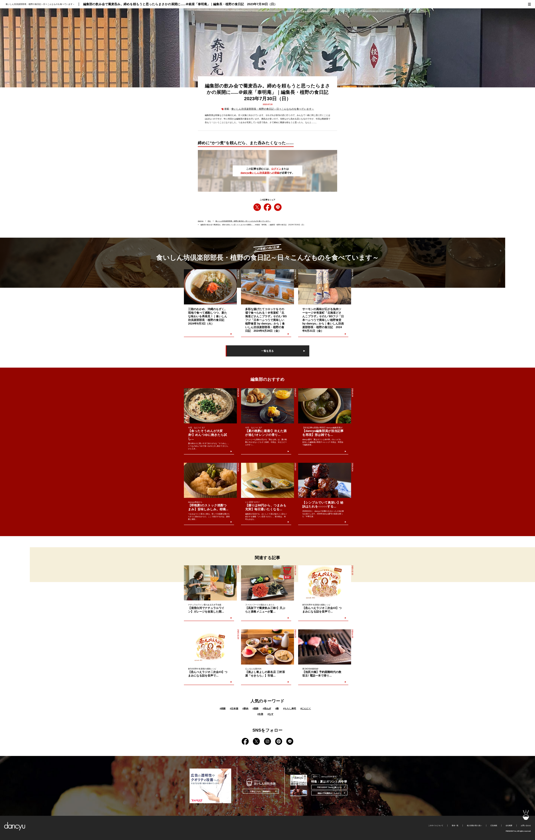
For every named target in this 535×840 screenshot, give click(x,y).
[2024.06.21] (324, 286)
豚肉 (245, 708)
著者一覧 (455, 826)
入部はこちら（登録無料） (261, 791)
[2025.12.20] (210, 647)
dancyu (200, 221)
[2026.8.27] (267, 405)
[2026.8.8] (267, 480)
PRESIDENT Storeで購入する (329, 787)
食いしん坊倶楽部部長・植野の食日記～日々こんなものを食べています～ (272, 109)
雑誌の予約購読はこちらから (329, 793)
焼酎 (223, 708)
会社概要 (509, 826)
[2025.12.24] (267, 583)
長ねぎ (267, 708)
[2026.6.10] (324, 647)
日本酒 (234, 708)
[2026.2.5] (210, 583)
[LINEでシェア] (278, 207)
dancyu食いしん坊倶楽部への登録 (260, 172)
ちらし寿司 (289, 708)
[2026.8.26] (210, 480)
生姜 (260, 714)
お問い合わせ (526, 826)
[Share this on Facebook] (267, 207)
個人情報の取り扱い (474, 826)
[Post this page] (257, 207)
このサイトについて (435, 826)
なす (270, 714)
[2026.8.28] (210, 405)
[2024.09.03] (210, 286)
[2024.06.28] (267, 286)
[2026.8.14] (324, 405)
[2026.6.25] (267, 647)
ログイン (276, 168)
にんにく (305, 708)
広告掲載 (493, 826)
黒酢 (256, 708)
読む (209, 221)
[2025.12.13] (324, 583)
